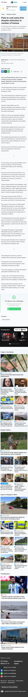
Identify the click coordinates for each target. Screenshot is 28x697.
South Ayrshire (6, 319)
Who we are (4, 680)
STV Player (4, 661)
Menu (5, 2)
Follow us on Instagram (10, 676)
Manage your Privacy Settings (9, 687)
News (3, 14)
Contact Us (3, 682)
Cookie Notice (11, 682)
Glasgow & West (11, 14)
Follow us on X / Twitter (10, 667)
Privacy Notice (19, 680)
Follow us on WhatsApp (10, 673)
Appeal (16, 663)
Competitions (18, 661)
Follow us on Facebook (10, 670)
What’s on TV (5, 663)
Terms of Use (11, 680)
